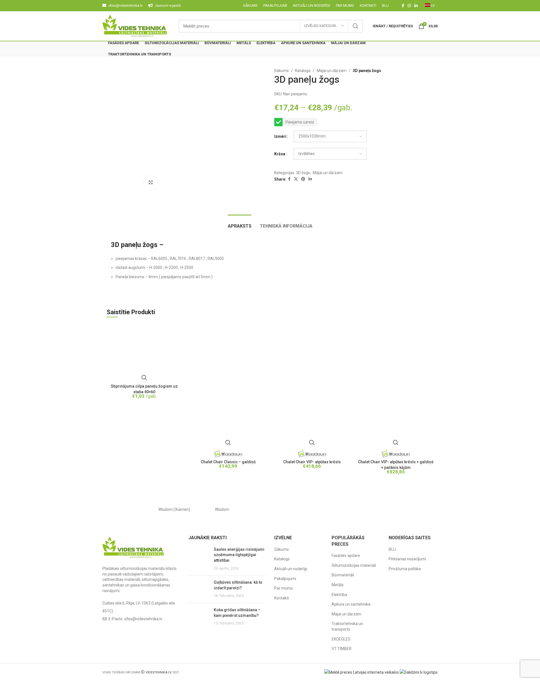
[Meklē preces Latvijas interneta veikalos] (361, 672)
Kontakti (281, 598)
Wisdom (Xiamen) (174, 509)
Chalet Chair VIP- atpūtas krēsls (312, 462)
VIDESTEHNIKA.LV (159, 672)
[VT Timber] (366, 509)
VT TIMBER (342, 648)
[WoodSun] (126, 509)
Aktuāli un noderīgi (290, 569)
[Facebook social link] (403, 6)
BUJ (392, 549)
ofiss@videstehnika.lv (143, 619)
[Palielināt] (151, 183)
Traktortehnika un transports (347, 626)
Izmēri (280, 136)
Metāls (338, 585)
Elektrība (339, 594)
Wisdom (222, 509)
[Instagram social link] (409, 6)
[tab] (239, 223)
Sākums (281, 70)
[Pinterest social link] (303, 179)
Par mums (283, 588)
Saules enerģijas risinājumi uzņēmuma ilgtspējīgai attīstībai (239, 555)
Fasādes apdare (346, 555)
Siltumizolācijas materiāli (354, 565)
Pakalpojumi (285, 578)
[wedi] (318, 509)
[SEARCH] (355, 26)
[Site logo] (134, 25)
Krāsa (279, 154)
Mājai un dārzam (331, 70)
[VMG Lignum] (414, 509)
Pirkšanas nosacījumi (407, 559)
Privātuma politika (405, 569)
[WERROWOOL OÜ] (270, 509)
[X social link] (296, 179)
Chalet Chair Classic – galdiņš (228, 462)
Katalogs (302, 70)
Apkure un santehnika (351, 604)
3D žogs (303, 172)
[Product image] (228, 386)
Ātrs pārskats (144, 377)
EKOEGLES (341, 639)
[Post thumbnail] (199, 559)
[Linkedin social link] (416, 6)
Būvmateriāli (343, 575)
